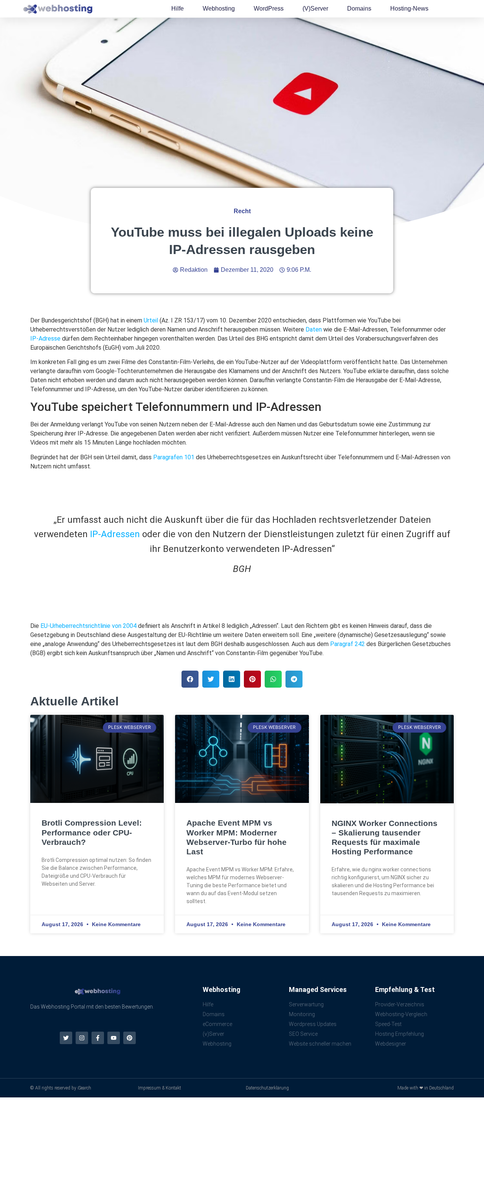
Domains (359, 8)
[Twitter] (66, 1038)
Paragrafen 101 (173, 457)
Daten (314, 329)
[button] (190, 679)
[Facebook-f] (98, 1038)
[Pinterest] (129, 1038)
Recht (242, 211)
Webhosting (219, 8)
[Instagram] (82, 1038)
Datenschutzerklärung (267, 1088)
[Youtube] (113, 1038)
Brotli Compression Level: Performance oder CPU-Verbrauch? (92, 832)
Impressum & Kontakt (159, 1088)
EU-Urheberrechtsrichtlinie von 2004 (88, 625)
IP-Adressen (115, 534)
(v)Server (315, 8)
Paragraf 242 (347, 644)
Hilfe (177, 8)
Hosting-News (409, 8)
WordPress (269, 8)
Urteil (151, 320)
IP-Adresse (45, 338)
